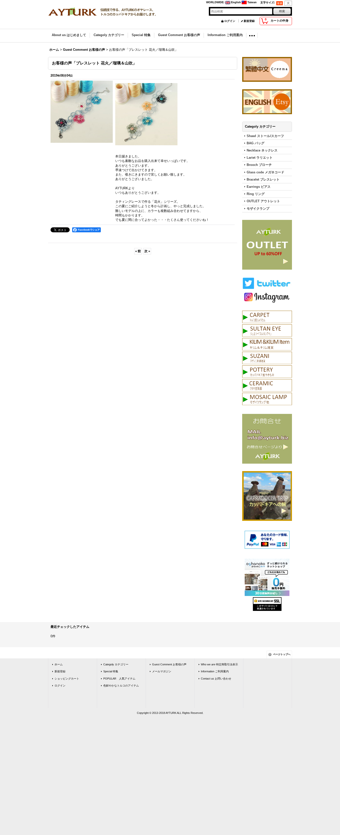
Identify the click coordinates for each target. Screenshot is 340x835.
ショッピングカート (67, 678)
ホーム (59, 664)
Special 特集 (110, 671)
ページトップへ (281, 654)
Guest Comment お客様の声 (169, 664)
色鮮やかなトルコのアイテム (121, 685)
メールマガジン (161, 671)
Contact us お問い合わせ (216, 678)
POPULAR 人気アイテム (119, 678)
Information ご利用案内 (215, 671)
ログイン (229, 20)
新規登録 (249, 20)
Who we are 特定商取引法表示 (219, 664)
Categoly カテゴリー (115, 664)
